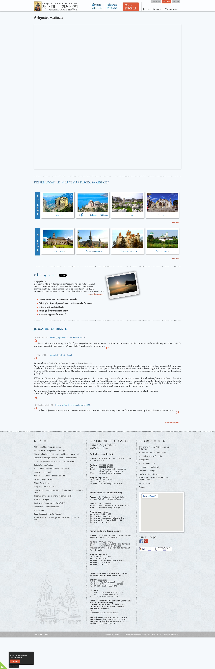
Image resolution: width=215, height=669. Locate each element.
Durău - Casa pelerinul (43, 479)
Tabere (142, 487)
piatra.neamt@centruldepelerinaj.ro (114, 505)
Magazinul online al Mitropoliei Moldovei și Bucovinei (56, 454)
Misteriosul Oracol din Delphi (51, 307)
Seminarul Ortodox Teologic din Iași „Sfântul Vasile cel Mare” (56, 518)
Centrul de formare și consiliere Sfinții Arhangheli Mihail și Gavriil (58, 491)
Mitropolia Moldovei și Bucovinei (47, 447)
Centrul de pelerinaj (42, 472)
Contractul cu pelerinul (149, 467)
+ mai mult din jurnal (172, 422)
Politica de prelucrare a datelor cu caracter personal (153, 478)
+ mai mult (175, 222)
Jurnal (146, 9)
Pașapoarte (144, 459)
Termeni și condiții (147, 470)
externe (38, 205)
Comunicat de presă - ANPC (150, 456)
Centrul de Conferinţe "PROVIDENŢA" (49, 503)
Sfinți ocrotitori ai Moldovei (45, 486)
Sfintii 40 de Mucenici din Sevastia (53, 311)
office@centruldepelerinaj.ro (111, 471)
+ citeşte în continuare (96, 294)
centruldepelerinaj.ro (170, 634)
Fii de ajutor (39, 510)
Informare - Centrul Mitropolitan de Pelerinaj (154, 448)
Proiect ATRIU (145, 483)
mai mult (13, 666)
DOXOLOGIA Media (123, 634)
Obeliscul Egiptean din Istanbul (52, 314)
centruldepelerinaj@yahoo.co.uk (112, 469)
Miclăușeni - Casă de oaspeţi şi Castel (49, 475)
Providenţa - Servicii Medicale (46, 506)
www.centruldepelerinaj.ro (110, 473)
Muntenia (162, 251)
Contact (47, 634)
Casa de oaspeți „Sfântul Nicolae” (48, 513)
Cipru (162, 215)
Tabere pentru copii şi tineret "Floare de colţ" (53, 495)
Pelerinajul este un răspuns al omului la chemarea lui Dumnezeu (66, 303)
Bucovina (59, 251)
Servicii (157, 9)
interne (38, 241)
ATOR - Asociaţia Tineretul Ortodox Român (51, 468)
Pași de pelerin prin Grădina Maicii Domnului (58, 299)
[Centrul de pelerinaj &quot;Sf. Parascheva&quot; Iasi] (56, 10)
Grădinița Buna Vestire (43, 465)
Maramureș (94, 251)
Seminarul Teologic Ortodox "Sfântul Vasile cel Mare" (56, 457)
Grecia (58, 215)
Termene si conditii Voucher (151, 474)
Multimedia (171, 9)
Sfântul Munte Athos (93, 215)
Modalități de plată (147, 463)
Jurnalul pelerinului (51, 329)
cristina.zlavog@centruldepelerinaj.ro (114, 544)
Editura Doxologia (41, 499)
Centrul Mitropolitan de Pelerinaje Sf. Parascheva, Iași (110, 548)
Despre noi (38, 634)
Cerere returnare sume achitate (152, 452)
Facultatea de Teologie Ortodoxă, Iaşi (49, 450)
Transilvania (128, 251)
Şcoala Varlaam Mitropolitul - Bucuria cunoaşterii (54, 461)
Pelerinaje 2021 (44, 275)
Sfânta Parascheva (41, 483)
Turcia (128, 215)
